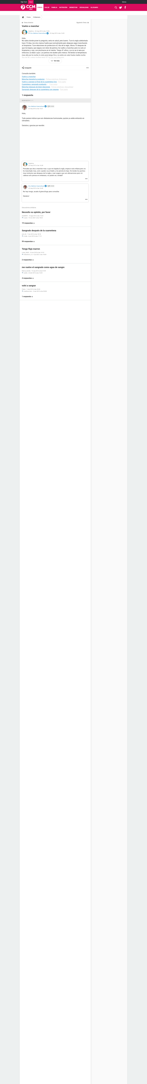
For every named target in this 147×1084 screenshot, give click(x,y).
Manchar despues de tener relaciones (36, 87)
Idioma (124, 2)
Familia (54, 7)
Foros (39, 7)
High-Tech (24, 2)
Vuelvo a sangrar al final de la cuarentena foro (39, 82)
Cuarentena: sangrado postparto (34, 84)
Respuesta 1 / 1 (27, 100)
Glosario (94, 7)
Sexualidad (84, 7)
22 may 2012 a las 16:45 (57, 33)
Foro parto (62, 82)
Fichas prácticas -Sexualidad (62, 87)
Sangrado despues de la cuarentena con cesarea (40, 89)
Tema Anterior (28, 22)
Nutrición (63, 7)
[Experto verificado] (47, 33)
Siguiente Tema (81, 22)
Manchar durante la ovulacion (33, 79)
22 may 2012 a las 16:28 (35, 165)
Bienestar (73, 7)
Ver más (57, 61)
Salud (30, 2)
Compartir (28, 68)
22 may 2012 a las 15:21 (35, 108)
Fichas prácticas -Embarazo (56, 79)
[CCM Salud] (28, 7)
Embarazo (36, 17)
